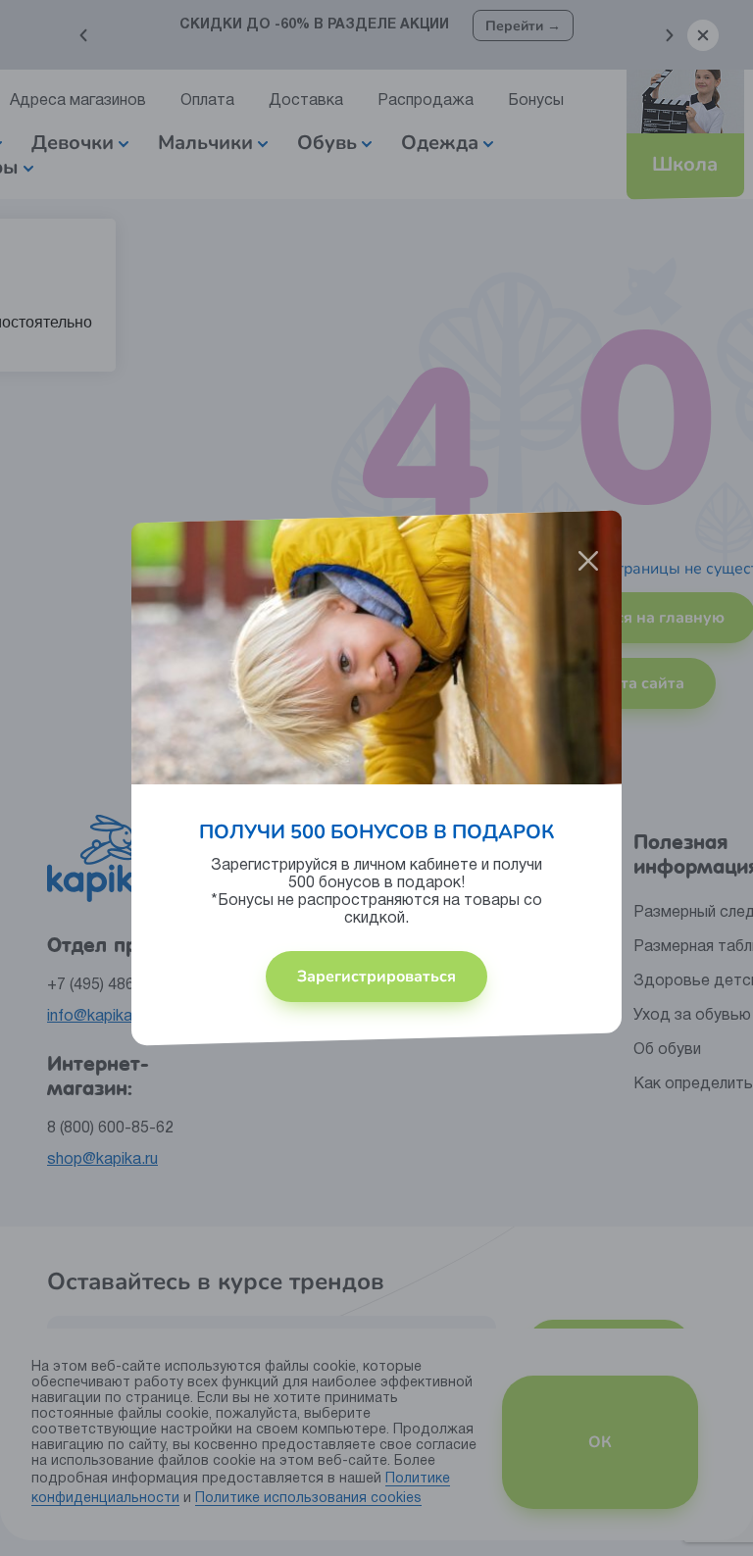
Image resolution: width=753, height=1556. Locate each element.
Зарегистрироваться (376, 976)
